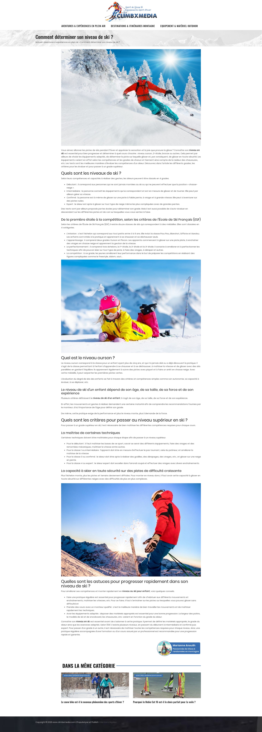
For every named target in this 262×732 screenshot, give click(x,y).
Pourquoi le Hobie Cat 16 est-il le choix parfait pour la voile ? (164, 702)
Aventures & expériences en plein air (83, 26)
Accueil (38, 42)
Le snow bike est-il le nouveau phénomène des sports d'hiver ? (92, 702)
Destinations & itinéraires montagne (133, 26)
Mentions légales (108, 722)
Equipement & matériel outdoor (179, 26)
